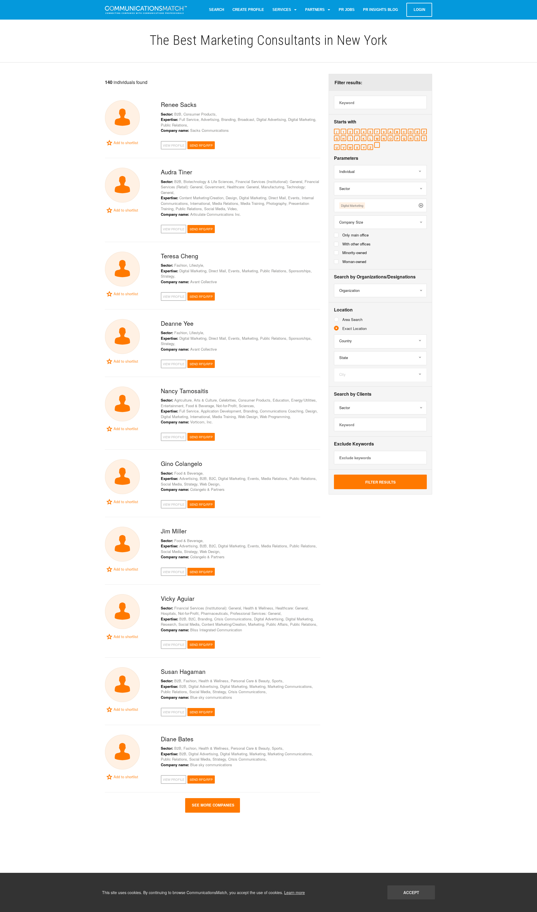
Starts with (345, 121)
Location (343, 310)
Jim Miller (174, 531)
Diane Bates (177, 739)
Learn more (294, 892)
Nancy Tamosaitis (184, 390)
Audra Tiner (176, 172)
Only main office (355, 235)
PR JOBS (347, 10)
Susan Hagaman (183, 671)
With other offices (356, 244)
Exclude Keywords (354, 444)
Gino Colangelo (181, 463)
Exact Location (354, 328)
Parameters (346, 158)
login (419, 10)
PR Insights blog (380, 10)
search (216, 10)
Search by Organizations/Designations (375, 277)
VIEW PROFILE (173, 145)
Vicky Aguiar (177, 598)
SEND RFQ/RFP (201, 145)
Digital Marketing (352, 205)
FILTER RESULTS (380, 482)
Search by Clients (352, 394)
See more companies (212, 805)
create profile (248, 10)
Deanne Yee (177, 323)
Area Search (352, 319)
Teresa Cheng (179, 256)
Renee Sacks (179, 104)
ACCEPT (411, 892)
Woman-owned (354, 261)
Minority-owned (354, 252)
